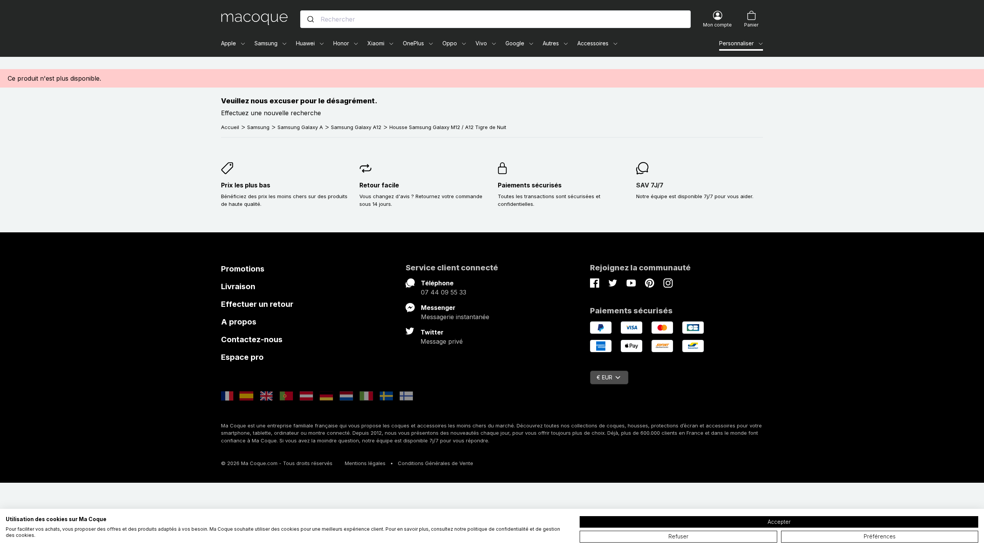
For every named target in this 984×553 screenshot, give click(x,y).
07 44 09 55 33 (443, 292)
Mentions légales (365, 463)
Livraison (238, 286)
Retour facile (379, 185)
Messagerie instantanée (455, 317)
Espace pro (242, 357)
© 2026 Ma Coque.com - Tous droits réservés (276, 463)
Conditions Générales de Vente (435, 463)
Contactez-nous (252, 339)
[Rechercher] (311, 19)
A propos (238, 321)
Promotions (242, 268)
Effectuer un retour (257, 304)
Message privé (442, 341)
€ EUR (604, 377)
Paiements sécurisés (530, 185)
